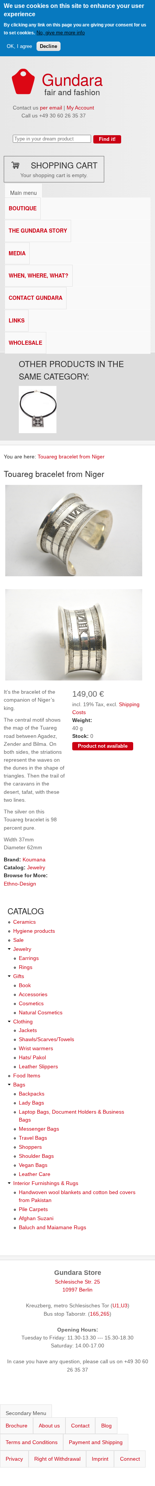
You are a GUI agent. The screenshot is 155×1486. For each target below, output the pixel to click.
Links (16, 320)
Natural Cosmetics (40, 1012)
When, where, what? (38, 275)
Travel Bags (33, 1138)
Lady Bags (31, 1103)
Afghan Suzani (36, 1218)
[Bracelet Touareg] (74, 680)
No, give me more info (60, 32)
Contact (80, 1426)
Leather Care (34, 1174)
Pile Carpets (33, 1209)
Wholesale (25, 342)
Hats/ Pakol (32, 1057)
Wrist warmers (36, 1048)
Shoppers (30, 1147)
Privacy (14, 1459)
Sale (18, 940)
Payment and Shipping (96, 1442)
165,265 (99, 1314)
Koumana (34, 859)
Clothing (23, 1021)
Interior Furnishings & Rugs (45, 1183)
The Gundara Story (38, 230)
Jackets (28, 1030)
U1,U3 (120, 1305)
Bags (19, 1085)
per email (51, 108)
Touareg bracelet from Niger (71, 457)
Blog (106, 1426)
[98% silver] (74, 576)
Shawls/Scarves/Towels (46, 1039)
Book (25, 985)
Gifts (18, 976)
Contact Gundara (35, 297)
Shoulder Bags (36, 1156)
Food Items (26, 1075)
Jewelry (36, 867)
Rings (25, 967)
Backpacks (31, 1094)
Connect (130, 1459)
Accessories (33, 994)
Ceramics (24, 922)
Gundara (72, 78)
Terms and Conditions (32, 1442)
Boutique (22, 208)
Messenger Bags (39, 1129)
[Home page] (23, 92)
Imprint (100, 1459)
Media (17, 253)
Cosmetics (31, 1003)
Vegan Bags (33, 1165)
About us (49, 1426)
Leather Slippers (38, 1066)
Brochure (16, 1426)
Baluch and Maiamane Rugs (52, 1227)
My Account (80, 108)
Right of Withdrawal (57, 1459)
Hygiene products (34, 931)
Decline (48, 46)
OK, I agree (19, 46)
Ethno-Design (20, 884)
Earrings (29, 958)
